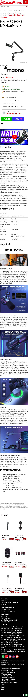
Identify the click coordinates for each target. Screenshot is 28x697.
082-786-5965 (21, 649)
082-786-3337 (18, 630)
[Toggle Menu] (25, 2)
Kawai (2, 689)
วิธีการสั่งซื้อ (4, 599)
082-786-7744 (20, 635)
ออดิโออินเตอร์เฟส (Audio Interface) (9, 681)
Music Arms (3, 11)
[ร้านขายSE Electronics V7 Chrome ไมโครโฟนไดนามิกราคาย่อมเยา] (7, 579)
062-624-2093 (19, 627)
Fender (2, 684)
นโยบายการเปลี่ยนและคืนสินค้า (9, 603)
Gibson (3, 686)
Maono (6, 74)
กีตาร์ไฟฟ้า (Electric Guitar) (7, 670)
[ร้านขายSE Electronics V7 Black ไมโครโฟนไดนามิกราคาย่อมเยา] (20, 579)
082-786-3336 (17, 637)
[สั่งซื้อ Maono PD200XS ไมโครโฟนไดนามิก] (6, 119)
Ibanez (2, 687)
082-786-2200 (21, 639)
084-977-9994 (18, 634)
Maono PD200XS (16, 505)
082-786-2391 (21, 651)
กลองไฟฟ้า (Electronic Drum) (8, 679)
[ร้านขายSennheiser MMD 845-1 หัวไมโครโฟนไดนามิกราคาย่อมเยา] (7, 553)
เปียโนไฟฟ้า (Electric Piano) (8, 676)
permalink (2, 509)
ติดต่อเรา (3, 601)
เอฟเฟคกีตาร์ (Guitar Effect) (7, 677)
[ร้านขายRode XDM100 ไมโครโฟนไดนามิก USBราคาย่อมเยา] (20, 526)
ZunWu (19, 507)
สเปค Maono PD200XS (10, 507)
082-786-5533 (18, 632)
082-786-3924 (14, 641)
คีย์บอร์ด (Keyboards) (6, 674)
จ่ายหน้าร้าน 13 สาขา (8, 101)
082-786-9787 (18, 644)
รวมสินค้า (3, 604)
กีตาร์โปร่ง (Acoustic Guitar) (8, 672)
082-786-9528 (14, 642)
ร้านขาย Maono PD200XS (14, 506)
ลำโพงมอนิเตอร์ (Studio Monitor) (9, 682)
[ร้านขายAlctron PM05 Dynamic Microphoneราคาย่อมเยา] (7, 526)
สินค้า (10, 11)
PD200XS (22, 505)
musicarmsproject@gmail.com (14, 113)
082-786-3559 (18, 628)
